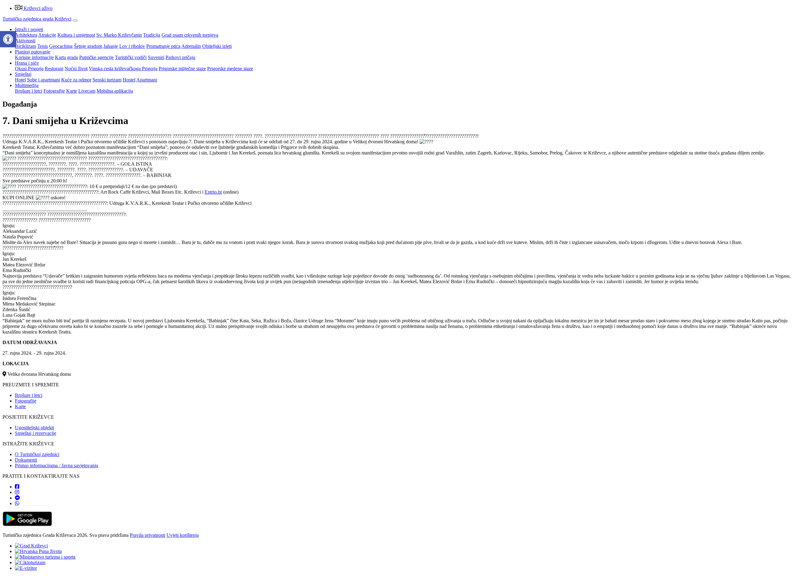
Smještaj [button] (23, 74)
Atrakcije (47, 35)
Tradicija (151, 35)
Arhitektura (26, 35)
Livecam (86, 91)
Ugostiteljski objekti (34, 427)
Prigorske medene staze (230, 68)
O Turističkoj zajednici (37, 454)
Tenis (42, 46)
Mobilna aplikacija (115, 91)
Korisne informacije (34, 57)
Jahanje (110, 46)
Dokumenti (26, 460)
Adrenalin (191, 46)
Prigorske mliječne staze (182, 68)
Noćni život (76, 68)
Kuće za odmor (76, 79)
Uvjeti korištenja (182, 535)
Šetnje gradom (88, 46)
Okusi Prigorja (29, 68)
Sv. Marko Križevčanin (119, 35)
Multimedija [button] (27, 85)
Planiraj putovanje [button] (32, 51)
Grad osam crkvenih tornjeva (189, 35)
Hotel (20, 79)
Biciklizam (25, 46)
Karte (71, 91)
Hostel (129, 79)
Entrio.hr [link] (213, 192)
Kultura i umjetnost (76, 35)
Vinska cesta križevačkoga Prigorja (123, 68)
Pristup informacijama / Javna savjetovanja (56, 465)
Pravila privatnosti (147, 535)
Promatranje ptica (163, 46)
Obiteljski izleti (217, 46)
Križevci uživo (37, 8)
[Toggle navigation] (75, 20)
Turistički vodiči (131, 57)
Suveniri (156, 57)
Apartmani (146, 79)
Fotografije (54, 91)
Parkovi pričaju (180, 57)
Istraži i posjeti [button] (29, 29)
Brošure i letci (28, 91)
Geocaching (61, 46)
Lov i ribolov (132, 46)
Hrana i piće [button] (27, 63)
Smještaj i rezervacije (35, 433)
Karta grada (66, 57)
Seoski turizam (107, 79)
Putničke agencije (96, 57)
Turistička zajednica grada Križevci (36, 18)
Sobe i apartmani (43, 79)
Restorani (54, 68)
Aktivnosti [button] (25, 40)
